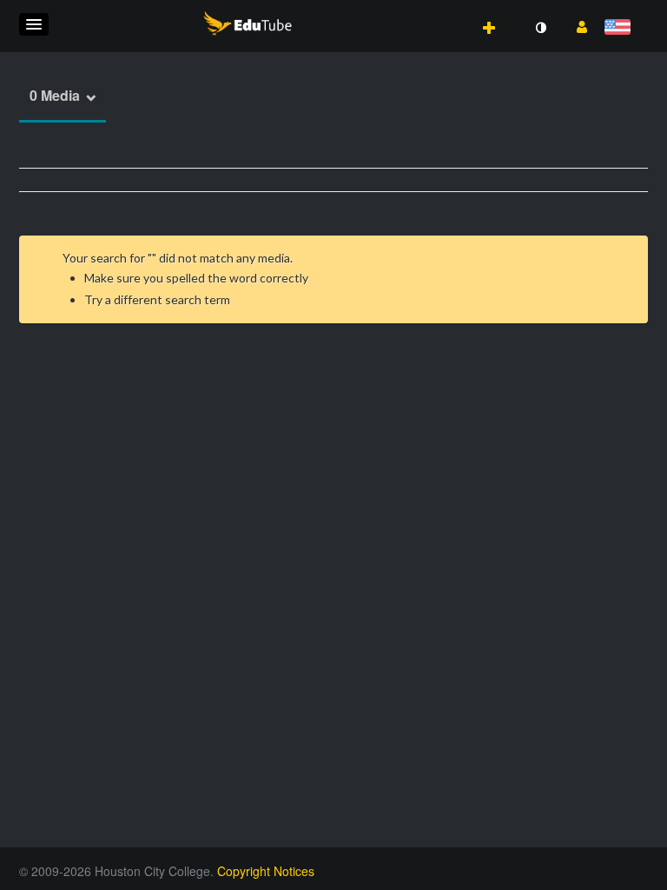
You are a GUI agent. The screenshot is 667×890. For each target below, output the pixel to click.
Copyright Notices (265, 871)
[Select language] (620, 28)
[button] (34, 24)
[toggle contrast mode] (540, 27)
